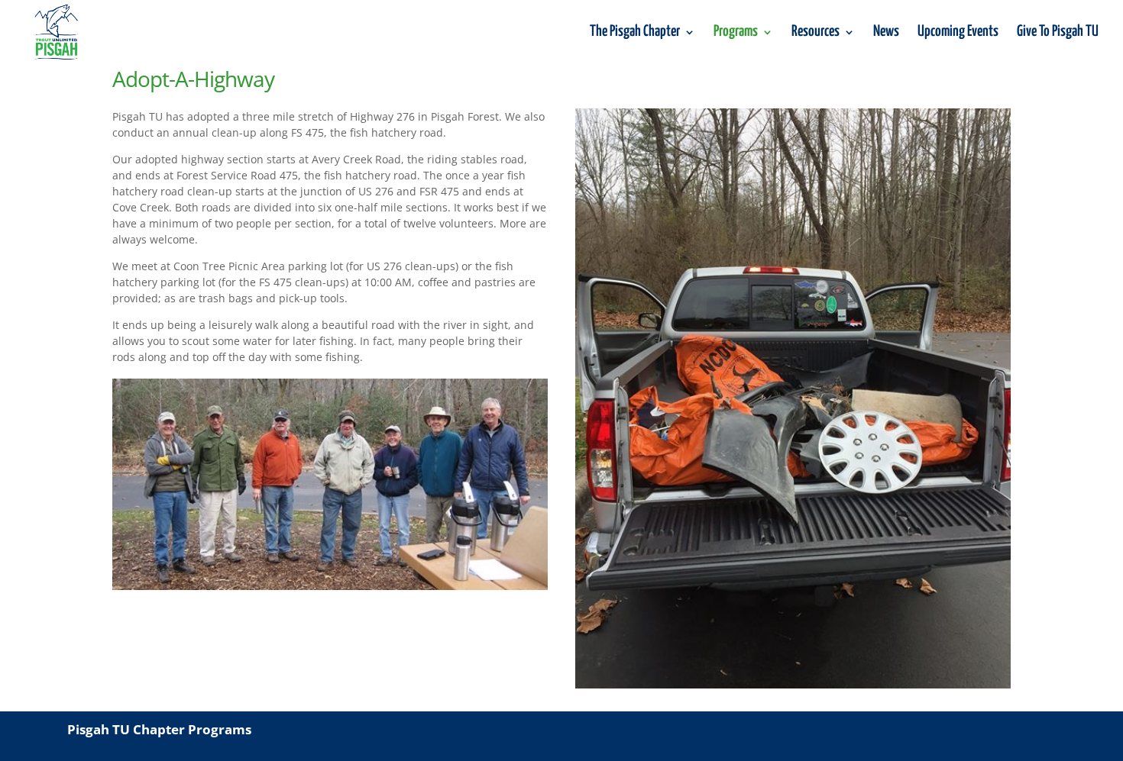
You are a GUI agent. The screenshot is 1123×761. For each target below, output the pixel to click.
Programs (736, 33)
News (886, 33)
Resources (815, 33)
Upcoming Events (957, 33)
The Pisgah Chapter (635, 33)
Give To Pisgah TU (1058, 33)
